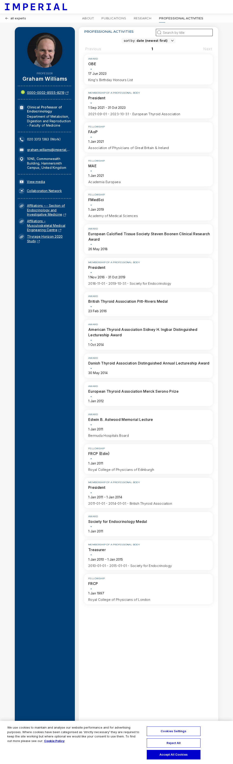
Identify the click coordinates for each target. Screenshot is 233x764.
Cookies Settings (173, 731)
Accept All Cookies (174, 754)
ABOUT (88, 18)
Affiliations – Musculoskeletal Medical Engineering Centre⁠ (46, 225)
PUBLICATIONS (113, 18)
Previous (93, 49)
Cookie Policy (54, 741)
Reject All (174, 743)
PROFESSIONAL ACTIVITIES (181, 18)
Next (207, 49)
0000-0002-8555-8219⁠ (46, 92)
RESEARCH (143, 18)
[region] (116, 742)
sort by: (129, 40)
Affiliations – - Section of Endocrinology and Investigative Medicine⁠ (46, 210)
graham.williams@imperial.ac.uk (49, 150)
